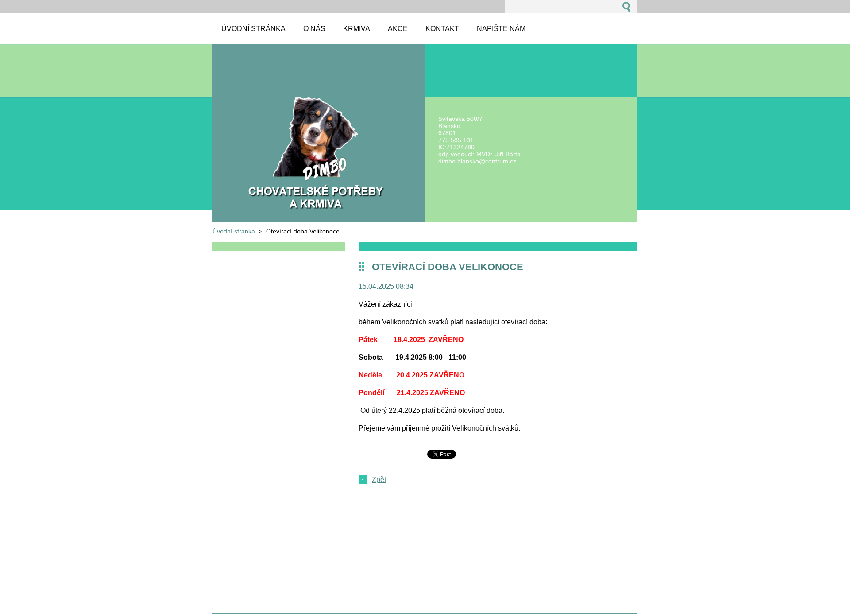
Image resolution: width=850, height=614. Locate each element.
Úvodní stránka (233, 231)
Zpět (379, 479)
